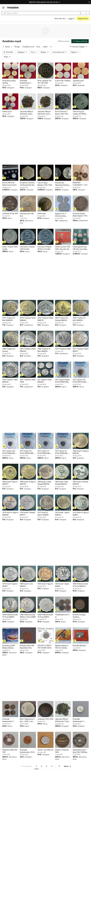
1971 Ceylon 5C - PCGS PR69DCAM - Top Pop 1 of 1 (27, 452)
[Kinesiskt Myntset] (81, 635)
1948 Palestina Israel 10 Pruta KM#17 (45, 616)
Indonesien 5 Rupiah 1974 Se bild (27, 248)
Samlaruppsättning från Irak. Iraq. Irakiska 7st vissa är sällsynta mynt (81, 248)
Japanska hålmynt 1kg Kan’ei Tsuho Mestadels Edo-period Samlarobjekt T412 (45, 113)
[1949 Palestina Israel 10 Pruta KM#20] (10, 605)
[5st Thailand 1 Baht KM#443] (45, 370)
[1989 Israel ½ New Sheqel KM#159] (45, 472)
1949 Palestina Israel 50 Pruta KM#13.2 (80, 585)
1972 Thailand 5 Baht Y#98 (28, 381)
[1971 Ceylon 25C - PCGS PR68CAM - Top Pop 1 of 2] (10, 441)
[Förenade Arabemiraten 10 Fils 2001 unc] (28, 740)
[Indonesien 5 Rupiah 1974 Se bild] (28, 237)
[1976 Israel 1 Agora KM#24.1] (63, 503)
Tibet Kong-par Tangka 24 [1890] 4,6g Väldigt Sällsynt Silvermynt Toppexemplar (80, 113)
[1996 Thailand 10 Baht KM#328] (81, 308)
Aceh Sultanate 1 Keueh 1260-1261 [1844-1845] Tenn (62, 113)
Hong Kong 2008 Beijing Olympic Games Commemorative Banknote (8, 647)
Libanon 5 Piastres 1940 (62, 751)
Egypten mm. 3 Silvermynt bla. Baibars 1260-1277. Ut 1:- (62, 215)
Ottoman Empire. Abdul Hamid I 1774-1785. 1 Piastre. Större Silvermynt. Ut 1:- (80, 215)
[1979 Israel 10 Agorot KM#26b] (10, 503)
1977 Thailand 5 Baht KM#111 (81, 350)
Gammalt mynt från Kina (27, 215)
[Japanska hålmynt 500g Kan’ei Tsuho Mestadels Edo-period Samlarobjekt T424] (63, 709)
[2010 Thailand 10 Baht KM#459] (10, 308)
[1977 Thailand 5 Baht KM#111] (81, 339)
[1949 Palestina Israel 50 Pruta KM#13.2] (81, 574)
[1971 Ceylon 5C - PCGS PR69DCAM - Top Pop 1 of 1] (28, 441)
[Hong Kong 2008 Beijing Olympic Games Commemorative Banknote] (10, 635)
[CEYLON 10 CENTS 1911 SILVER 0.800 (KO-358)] (45, 635)
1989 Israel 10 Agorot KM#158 (28, 483)
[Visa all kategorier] (51, 46)
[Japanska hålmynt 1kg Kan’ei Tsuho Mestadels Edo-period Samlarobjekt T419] (28, 101)
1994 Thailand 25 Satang (8, 350)
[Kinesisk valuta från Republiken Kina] (28, 635)
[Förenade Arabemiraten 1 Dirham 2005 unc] (81, 709)
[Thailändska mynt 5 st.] (63, 605)
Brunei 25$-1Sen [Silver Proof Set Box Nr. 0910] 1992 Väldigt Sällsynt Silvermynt (10, 184)
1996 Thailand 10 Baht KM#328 (79, 319)
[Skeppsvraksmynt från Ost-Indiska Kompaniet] (63, 635)
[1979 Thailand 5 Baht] (63, 339)
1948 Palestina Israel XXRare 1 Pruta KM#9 (28, 616)
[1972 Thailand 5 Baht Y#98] (28, 370)
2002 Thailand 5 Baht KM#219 (45, 319)
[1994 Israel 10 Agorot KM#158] (81, 441)
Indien (45, 47)
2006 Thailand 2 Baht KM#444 (28, 319)
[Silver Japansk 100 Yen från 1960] (45, 71)
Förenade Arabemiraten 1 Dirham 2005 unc (79, 720)
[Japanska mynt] (81, 71)
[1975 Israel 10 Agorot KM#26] (81, 503)
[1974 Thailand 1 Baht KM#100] (10, 370)
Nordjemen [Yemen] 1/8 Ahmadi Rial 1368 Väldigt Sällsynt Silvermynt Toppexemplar (27, 184)
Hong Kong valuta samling (9, 82)
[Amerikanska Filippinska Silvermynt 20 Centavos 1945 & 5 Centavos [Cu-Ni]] (63, 173)
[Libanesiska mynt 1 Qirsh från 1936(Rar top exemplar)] (81, 740)
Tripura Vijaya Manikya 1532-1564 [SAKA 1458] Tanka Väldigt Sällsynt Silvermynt (45, 184)
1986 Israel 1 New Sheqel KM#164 (61, 483)
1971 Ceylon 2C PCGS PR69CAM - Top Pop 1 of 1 (61, 452)
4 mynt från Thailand (62, 81)
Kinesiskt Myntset (79, 645)
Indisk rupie (42, 213)
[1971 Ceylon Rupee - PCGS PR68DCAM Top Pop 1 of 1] (63, 370)
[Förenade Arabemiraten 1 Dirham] (28, 71)
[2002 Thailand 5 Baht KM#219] (45, 308)
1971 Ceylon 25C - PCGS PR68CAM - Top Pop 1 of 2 (9, 452)
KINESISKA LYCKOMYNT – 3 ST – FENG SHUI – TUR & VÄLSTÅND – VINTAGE (81, 184)
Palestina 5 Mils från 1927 (9, 751)
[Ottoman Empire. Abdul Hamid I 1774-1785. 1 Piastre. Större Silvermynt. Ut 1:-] (81, 203)
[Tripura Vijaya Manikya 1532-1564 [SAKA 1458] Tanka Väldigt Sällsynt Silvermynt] (45, 173)
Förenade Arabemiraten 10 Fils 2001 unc (27, 751)
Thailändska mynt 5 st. (62, 616)
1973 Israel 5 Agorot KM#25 (9, 585)
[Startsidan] (13, 8)
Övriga (17, 47)
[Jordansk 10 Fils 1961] (10, 203)
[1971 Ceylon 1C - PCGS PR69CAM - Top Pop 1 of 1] (45, 441)
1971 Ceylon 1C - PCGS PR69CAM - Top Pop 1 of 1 (44, 452)
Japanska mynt (78, 81)
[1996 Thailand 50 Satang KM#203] (63, 308)
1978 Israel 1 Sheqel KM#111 (27, 514)
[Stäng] (89, 2)
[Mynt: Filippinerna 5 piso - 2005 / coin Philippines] (28, 709)
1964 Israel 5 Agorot (45, 584)
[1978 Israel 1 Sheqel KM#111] (28, 503)
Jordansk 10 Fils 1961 (10, 213)
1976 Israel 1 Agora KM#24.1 (62, 514)
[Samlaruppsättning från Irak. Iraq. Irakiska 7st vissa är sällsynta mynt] (81, 237)
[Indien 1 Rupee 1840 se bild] (10, 237)
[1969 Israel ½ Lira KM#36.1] (28, 574)
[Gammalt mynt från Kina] (28, 203)
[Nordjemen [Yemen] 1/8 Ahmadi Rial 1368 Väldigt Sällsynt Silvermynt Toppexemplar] (28, 173)
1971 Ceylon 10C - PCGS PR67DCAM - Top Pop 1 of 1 (80, 381)
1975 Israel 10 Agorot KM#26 (81, 514)
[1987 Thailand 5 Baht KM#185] (28, 339)
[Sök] (80, 13)
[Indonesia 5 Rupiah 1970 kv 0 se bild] (45, 237)
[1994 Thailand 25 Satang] (10, 339)
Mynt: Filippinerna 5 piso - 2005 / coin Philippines (27, 720)
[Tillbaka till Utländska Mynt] (3, 46)
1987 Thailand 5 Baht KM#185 (28, 350)
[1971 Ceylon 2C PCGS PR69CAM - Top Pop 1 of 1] (63, 441)
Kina (38, 47)
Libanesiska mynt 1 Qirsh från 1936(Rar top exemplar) (80, 751)
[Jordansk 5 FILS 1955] (45, 709)
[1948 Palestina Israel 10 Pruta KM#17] (45, 605)
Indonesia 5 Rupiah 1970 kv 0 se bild (44, 248)
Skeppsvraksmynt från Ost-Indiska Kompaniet (61, 647)
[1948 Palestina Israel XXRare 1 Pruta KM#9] (28, 605)
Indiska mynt (6, 111)
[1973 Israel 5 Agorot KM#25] (10, 574)
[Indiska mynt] (10, 101)
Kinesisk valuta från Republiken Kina (27, 647)
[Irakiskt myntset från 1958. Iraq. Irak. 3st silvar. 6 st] (63, 237)
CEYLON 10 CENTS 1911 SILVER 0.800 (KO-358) (44, 647)
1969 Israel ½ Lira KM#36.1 (26, 585)
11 (59, 766)
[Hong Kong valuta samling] (10, 71)
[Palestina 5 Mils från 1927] (10, 740)
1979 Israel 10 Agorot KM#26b (10, 514)
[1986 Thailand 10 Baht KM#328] (45, 339)
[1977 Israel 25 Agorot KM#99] (45, 503)
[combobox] (42, 13)
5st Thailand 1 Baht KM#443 (45, 381)
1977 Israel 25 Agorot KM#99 (43, 514)
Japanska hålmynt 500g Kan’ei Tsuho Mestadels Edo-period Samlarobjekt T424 (62, 720)
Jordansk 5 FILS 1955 (45, 719)
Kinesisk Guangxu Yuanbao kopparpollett (79, 616)
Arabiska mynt (28, 47)
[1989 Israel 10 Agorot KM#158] (28, 472)
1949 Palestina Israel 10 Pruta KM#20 (10, 616)
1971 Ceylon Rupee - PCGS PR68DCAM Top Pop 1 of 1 (63, 381)
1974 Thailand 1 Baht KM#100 (10, 381)
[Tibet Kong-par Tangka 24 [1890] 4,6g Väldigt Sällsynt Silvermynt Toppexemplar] (81, 101)
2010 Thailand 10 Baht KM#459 (8, 319)
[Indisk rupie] (45, 203)
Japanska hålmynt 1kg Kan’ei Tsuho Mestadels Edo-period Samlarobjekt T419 (27, 113)
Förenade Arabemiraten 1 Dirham (25, 82)
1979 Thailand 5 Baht (63, 349)
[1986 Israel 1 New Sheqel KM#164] (63, 472)
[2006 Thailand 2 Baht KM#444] (28, 308)
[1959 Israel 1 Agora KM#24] (63, 574)
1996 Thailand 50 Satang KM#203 (61, 319)
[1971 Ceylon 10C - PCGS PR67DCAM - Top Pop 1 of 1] (81, 370)
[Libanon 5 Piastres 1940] (63, 740)
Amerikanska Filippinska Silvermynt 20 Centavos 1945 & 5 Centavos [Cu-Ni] (63, 184)
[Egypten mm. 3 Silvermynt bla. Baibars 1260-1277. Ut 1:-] (63, 203)
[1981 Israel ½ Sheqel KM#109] (81, 472)
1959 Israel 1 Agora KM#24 (62, 585)
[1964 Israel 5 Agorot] (45, 574)
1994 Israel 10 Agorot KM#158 (81, 452)
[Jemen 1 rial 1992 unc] (45, 740)
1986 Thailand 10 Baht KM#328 (44, 350)
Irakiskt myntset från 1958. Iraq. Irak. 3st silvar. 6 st (62, 248)
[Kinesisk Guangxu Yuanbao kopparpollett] (81, 605)
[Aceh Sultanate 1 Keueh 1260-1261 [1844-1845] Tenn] (63, 101)
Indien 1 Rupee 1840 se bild (10, 248)
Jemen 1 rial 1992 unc (45, 750)
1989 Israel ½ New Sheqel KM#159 (44, 483)
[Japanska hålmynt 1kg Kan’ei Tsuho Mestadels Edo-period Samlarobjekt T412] (45, 101)
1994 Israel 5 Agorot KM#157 (10, 483)
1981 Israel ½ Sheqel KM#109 (80, 483)
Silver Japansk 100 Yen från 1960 (44, 82)
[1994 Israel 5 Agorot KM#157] (10, 472)
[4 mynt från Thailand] (63, 71)
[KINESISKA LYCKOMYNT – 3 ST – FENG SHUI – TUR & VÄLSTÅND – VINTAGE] (81, 173)
